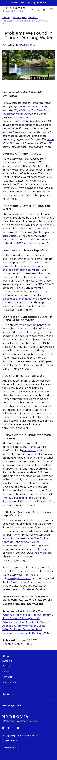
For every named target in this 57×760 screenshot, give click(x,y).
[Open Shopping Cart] (51, 9)
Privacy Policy (8, 735)
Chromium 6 (10, 214)
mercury (20, 560)
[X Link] (13, 728)
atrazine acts (23, 391)
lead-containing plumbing (24, 269)
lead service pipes (32, 266)
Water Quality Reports (25, 17)
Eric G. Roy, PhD (25, 44)
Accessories (9, 682)
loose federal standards (17, 298)
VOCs (29, 552)
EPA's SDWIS (45, 284)
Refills (5, 671)
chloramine (29, 450)
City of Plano (22, 110)
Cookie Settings (9, 740)
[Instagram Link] (3, 728)
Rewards (7, 677)
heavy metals (43, 552)
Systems (7, 661)
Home (6, 17)
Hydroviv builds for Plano (17, 497)
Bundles (7, 666)
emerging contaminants (29, 325)
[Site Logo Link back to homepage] (15, 9)
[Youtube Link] (18, 728)
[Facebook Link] (8, 728)
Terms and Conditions (28, 735)
